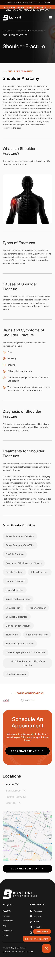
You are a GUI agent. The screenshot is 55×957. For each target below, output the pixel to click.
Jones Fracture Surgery (18, 598)
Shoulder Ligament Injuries (20, 643)
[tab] (27, 784)
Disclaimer (21, 948)
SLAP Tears (12, 634)
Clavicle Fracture (15, 554)
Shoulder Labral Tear (37, 634)
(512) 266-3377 (30, 2)
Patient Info (8, 921)
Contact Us (7, 930)
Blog (4, 925)
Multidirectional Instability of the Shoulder (27, 663)
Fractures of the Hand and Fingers (24, 563)
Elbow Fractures (39, 572)
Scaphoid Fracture (15, 581)
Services (6, 916)
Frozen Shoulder (37, 607)
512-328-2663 (45, 2)
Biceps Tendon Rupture (18, 625)
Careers (6, 935)
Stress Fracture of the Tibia (20, 545)
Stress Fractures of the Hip (20, 536)
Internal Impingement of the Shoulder (25, 652)
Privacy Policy (8, 948)
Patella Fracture (14, 572)
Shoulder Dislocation (17, 616)
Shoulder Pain (13, 607)
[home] (13, 18)
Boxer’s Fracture (14, 589)
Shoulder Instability (16, 673)
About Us (7, 911)
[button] (49, 17)
